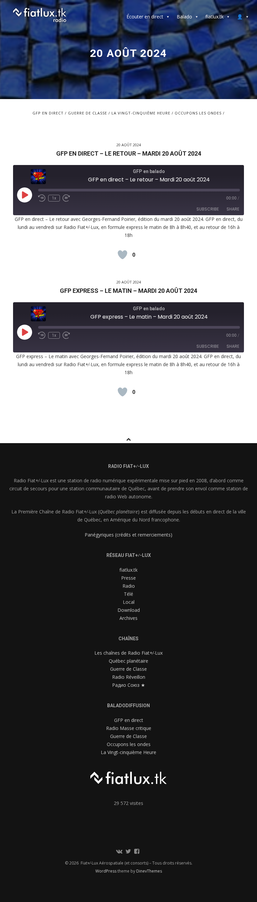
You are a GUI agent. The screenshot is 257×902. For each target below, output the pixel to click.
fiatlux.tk (214, 16)
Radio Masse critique (128, 728)
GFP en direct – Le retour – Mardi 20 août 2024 (128, 153)
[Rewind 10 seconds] (42, 198)
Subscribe (207, 209)
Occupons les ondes (198, 112)
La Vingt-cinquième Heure (140, 112)
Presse (128, 578)
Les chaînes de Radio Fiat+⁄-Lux (128, 653)
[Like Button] (122, 255)
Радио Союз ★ (128, 685)
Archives (128, 618)
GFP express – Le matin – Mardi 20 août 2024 (128, 290)
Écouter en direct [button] (144, 16)
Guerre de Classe (87, 112)
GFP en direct (48, 112)
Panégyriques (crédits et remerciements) (128, 534)
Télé (128, 594)
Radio (128, 586)
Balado (184, 16)
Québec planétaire (128, 661)
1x (54, 198)
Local (129, 602)
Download (128, 610)
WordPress (106, 871)
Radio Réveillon (128, 677)
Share (233, 209)
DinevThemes (149, 871)
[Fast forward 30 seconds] (68, 198)
